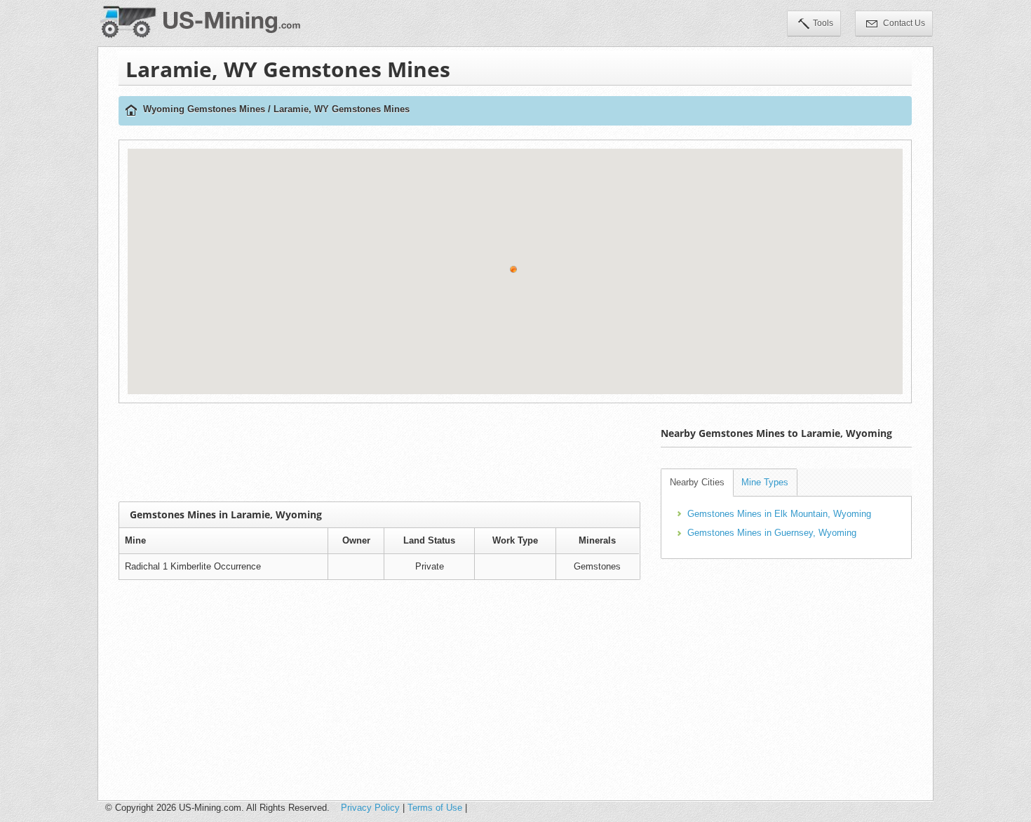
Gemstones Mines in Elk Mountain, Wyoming (779, 513)
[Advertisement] (379, 452)
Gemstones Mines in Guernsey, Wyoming (771, 532)
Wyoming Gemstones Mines (204, 109)
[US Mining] (131, 111)
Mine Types (764, 482)
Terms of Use (434, 807)
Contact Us (903, 23)
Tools (823, 23)
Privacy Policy (370, 807)
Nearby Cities (697, 482)
